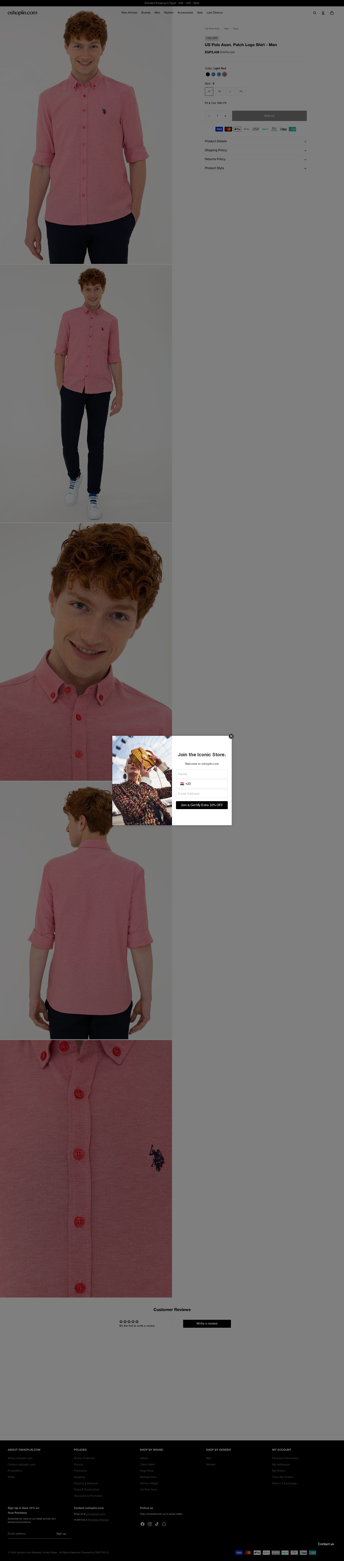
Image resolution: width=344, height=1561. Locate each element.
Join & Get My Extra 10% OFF (202, 805)
